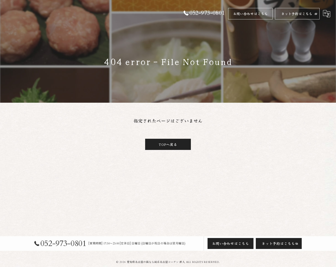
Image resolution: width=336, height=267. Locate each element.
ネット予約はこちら (296, 13)
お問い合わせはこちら (250, 13)
